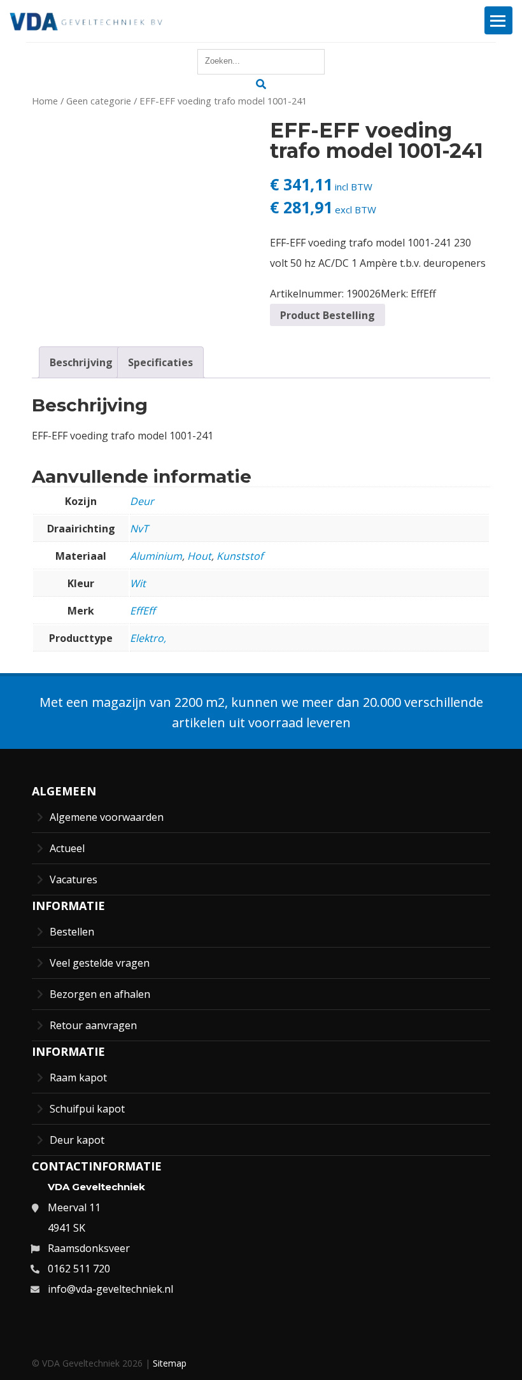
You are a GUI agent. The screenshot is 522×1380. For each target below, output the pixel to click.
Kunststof (239, 556)
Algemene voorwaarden (107, 817)
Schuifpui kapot (87, 1109)
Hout (199, 556)
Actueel (67, 848)
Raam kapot (78, 1078)
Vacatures (73, 879)
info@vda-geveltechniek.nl (110, 1289)
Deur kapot (77, 1140)
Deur (142, 501)
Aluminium (156, 556)
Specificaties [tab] (160, 362)
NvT (139, 529)
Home (45, 100)
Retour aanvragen (93, 1025)
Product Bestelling (327, 315)
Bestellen (72, 932)
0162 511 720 (79, 1269)
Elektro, (148, 638)
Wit (138, 583)
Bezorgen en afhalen (100, 994)
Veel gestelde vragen (100, 963)
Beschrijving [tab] (81, 362)
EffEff (423, 294)
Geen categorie (98, 100)
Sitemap (170, 1363)
